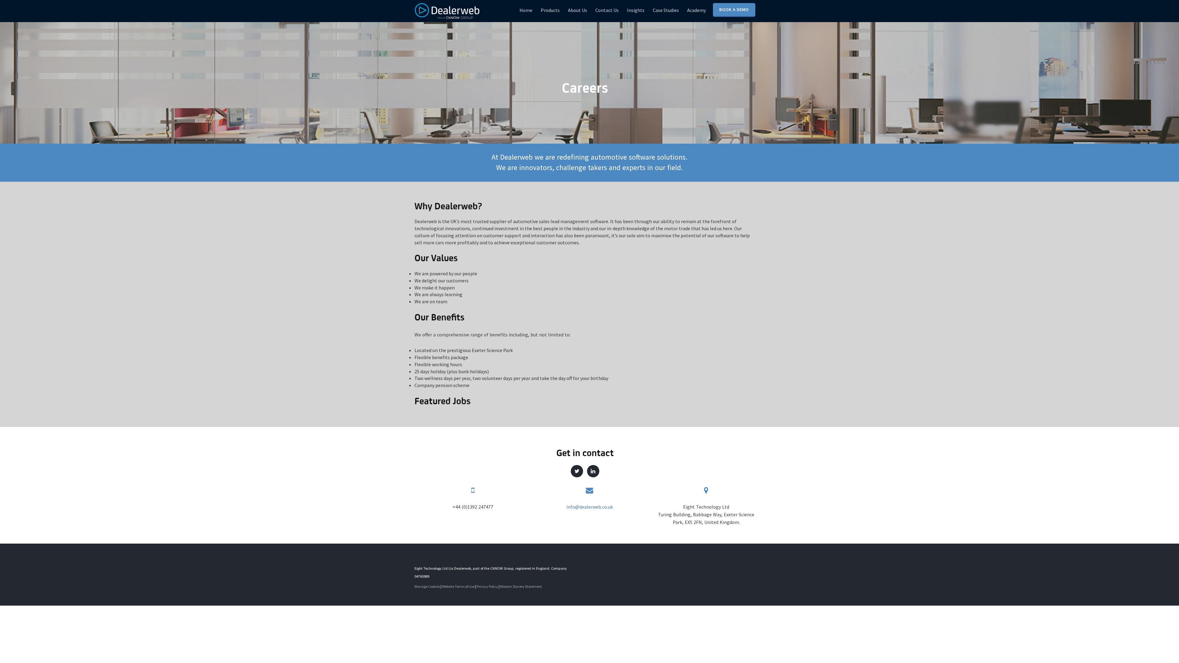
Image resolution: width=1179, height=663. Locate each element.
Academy (696, 10)
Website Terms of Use (458, 586)
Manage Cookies (427, 586)
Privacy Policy (487, 586)
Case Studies (666, 10)
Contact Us (607, 10)
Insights (635, 10)
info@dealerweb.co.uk (589, 507)
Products (550, 10)
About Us (577, 10)
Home (525, 10)
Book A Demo (734, 9)
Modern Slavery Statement (521, 586)
